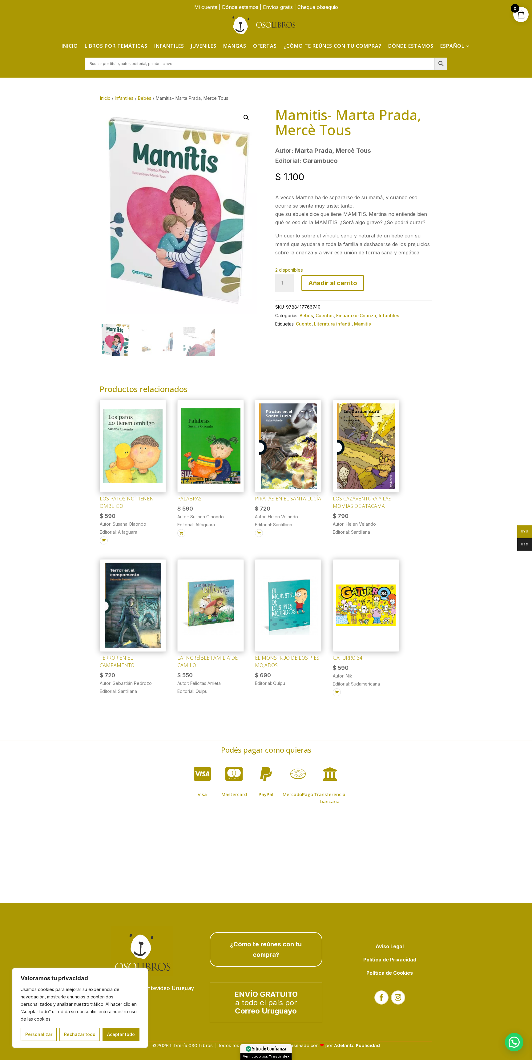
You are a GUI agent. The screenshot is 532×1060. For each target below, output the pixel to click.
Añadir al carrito (332, 283)
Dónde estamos (240, 7)
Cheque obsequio (317, 7)
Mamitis (362, 323)
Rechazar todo (79, 1034)
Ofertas (265, 45)
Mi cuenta (205, 7)
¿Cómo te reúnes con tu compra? (332, 45)
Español (452, 45)
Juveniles (203, 45)
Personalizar (38, 1034)
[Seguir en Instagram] (398, 997)
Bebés (144, 98)
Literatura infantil (333, 323)
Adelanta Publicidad (357, 1045)
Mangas (234, 45)
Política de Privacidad (389, 960)
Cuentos (325, 315)
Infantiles (169, 45)
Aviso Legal (390, 946)
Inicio (70, 45)
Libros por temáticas (116, 45)
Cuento (304, 323)
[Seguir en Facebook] (381, 997)
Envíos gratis (278, 7)
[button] (246, 117)
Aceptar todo (121, 1034)
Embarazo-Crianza (356, 315)
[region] (80, 1008)
